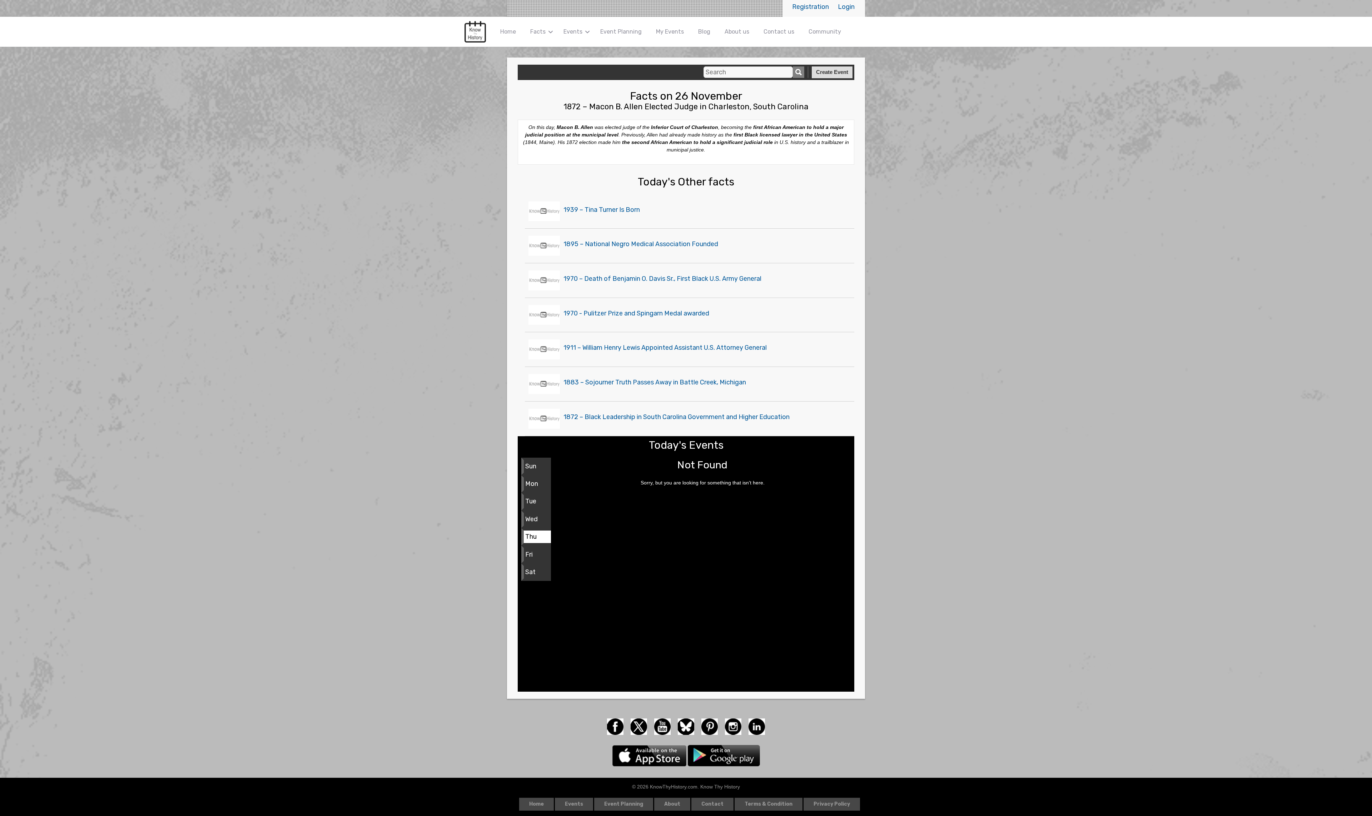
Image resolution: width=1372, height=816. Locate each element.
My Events (670, 31)
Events (572, 31)
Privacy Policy (832, 804)
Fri (529, 554)
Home (508, 31)
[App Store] (650, 755)
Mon (531, 484)
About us (737, 31)
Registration (810, 7)
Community (825, 31)
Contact (712, 804)
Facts (538, 31)
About (672, 804)
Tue (530, 501)
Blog (704, 31)
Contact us (779, 31)
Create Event (832, 72)
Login (846, 7)
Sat (530, 572)
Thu (531, 537)
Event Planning (621, 31)
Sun (530, 466)
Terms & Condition (768, 804)
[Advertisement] (686, 638)
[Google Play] (724, 755)
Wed (531, 519)
